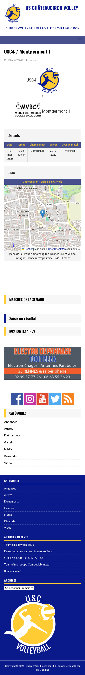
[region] (42, 363)
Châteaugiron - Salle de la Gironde (42, 181)
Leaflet (28, 249)
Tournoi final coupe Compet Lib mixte (26, 564)
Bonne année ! (12, 571)
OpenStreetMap (57, 249)
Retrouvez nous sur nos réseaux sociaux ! (29, 551)
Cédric (32, 60)
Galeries (9, 442)
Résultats (10, 456)
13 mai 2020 (15, 60)
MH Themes (58, 665)
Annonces (10, 421)
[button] (42, 213)
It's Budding (42, 669)
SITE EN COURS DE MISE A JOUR (24, 558)
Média (8, 449)
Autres (8, 428)
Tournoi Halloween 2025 (19, 544)
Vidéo (8, 463)
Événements (12, 435)
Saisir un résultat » (24, 318)
